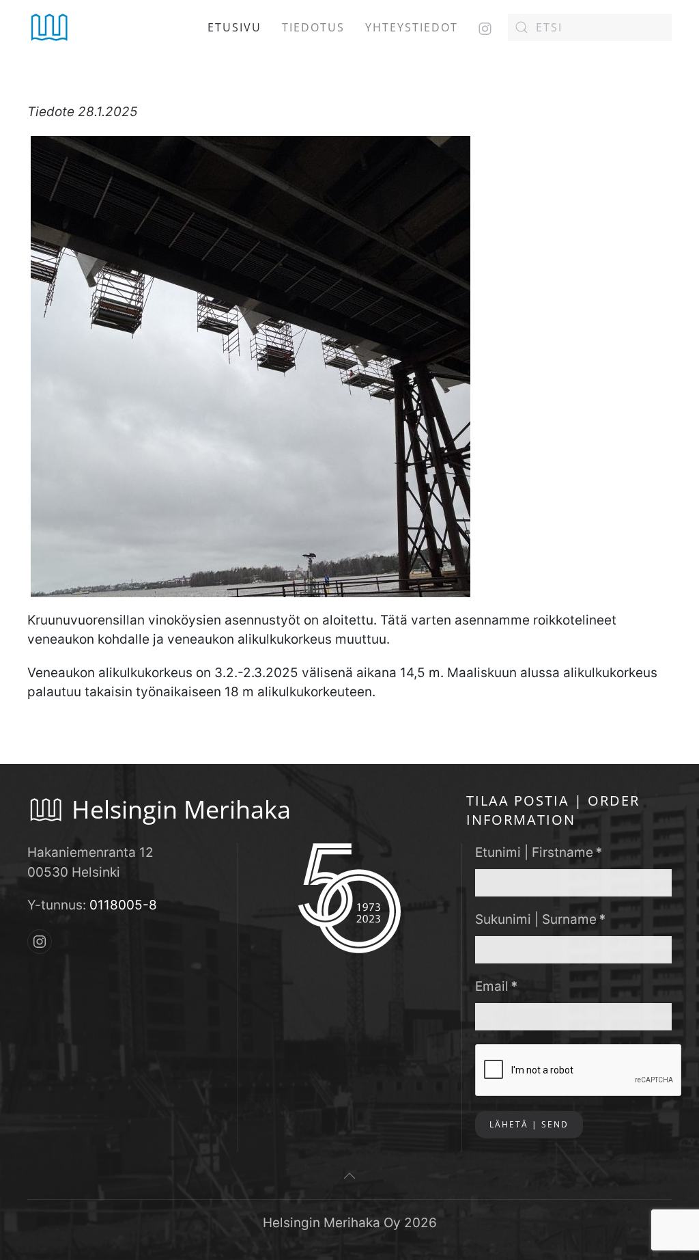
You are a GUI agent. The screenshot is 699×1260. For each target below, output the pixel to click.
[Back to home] (49, 27)
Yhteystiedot (411, 27)
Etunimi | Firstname (539, 852)
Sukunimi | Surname (540, 919)
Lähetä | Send (529, 1124)
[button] (349, 1176)
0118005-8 (123, 905)
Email (496, 986)
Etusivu (234, 27)
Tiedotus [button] (313, 27)
